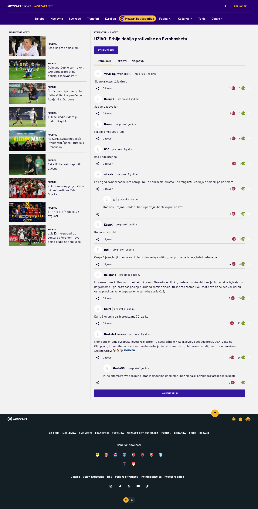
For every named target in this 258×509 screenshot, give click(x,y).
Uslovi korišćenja (93, 476)
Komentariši (106, 50)
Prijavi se (240, 6)
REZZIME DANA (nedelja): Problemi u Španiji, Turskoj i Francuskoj (66, 143)
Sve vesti (85, 432)
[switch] (129, 500)
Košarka (180, 432)
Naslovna (69, 432)
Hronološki (104, 60)
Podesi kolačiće (174, 476)
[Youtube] (138, 486)
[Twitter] (120, 486)
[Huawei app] (247, 419)
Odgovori (108, 88)
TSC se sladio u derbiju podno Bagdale (63, 119)
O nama (75, 476)
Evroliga (118, 432)
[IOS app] (240, 419)
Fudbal (52, 43)
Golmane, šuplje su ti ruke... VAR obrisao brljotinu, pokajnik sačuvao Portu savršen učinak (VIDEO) (66, 72)
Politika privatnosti (126, 476)
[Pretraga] (225, 6)
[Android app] (234, 419)
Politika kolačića (151, 476)
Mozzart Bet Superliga (142, 432)
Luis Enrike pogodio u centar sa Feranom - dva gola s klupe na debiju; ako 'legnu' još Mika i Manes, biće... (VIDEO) (65, 237)
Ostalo (204, 432)
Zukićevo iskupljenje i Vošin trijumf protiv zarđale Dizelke (66, 190)
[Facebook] (129, 486)
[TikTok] (147, 486)
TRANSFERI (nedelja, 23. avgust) (64, 213)
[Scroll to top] (215, 413)
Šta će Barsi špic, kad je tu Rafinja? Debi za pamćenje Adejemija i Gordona (65, 95)
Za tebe (54, 432)
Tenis (192, 432)
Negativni (138, 60)
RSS (109, 476)
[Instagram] (111, 486)
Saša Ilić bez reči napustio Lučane (65, 166)
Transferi (102, 432)
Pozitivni (121, 60)
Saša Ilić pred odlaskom (63, 47)
